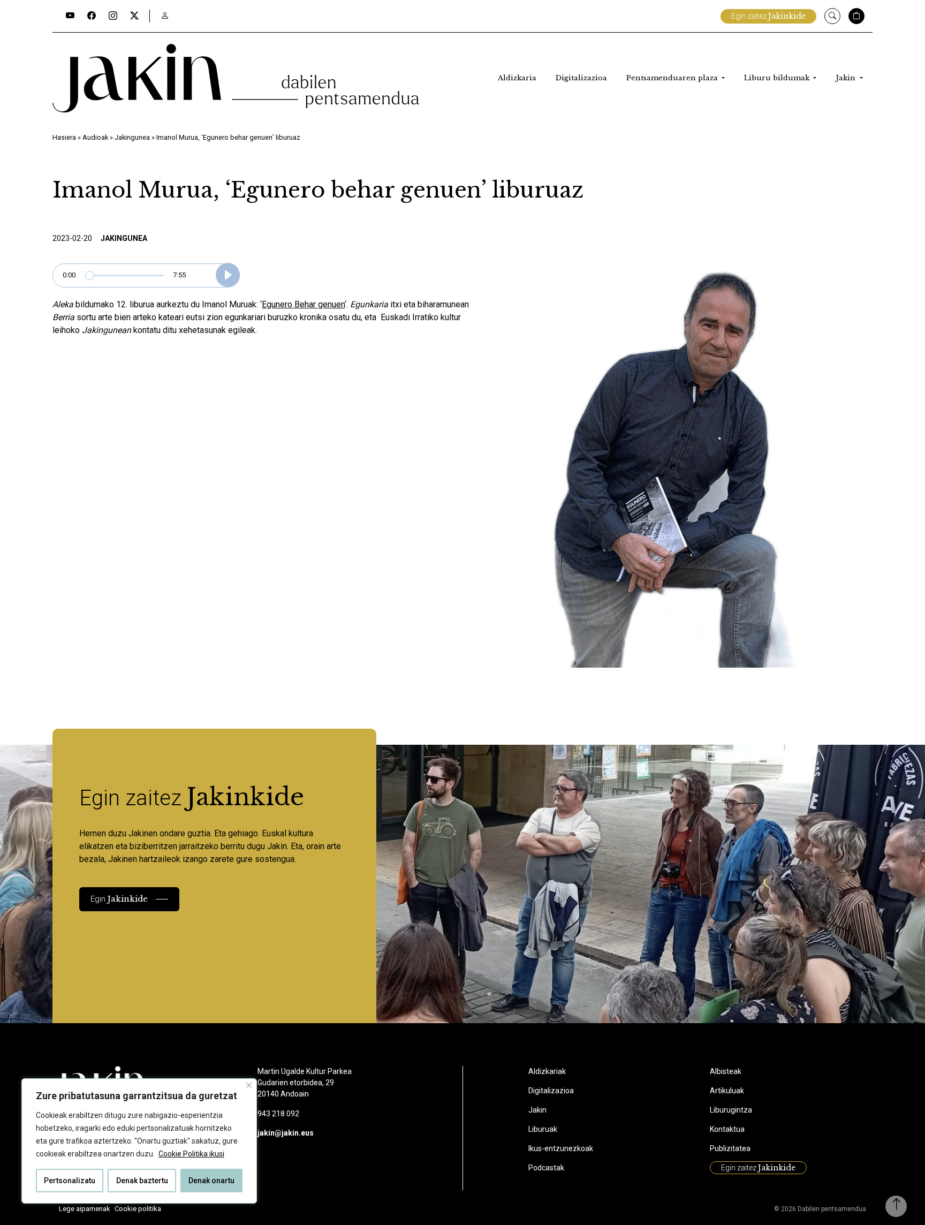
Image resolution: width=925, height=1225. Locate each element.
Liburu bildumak (778, 77)
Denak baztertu (142, 1180)
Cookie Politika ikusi (191, 1154)
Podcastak (546, 1167)
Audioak (95, 137)
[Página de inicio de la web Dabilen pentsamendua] (235, 78)
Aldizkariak (547, 1071)
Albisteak (725, 1071)
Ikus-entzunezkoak (560, 1148)
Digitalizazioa (581, 77)
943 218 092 (278, 1113)
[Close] (249, 1085)
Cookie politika (138, 1209)
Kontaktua (727, 1129)
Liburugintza (731, 1110)
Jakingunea (132, 137)
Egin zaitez (768, 16)
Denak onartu (211, 1180)
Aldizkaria (517, 77)
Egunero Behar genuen (303, 304)
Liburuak (542, 1129)
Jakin (847, 77)
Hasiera (64, 137)
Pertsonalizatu (69, 1180)
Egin (119, 899)
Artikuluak (727, 1090)
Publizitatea (730, 1148)
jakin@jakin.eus (285, 1133)
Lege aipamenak (84, 1209)
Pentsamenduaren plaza (673, 77)
